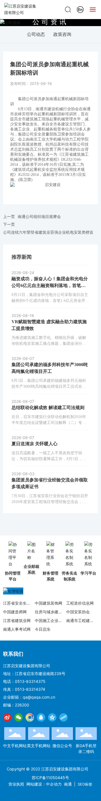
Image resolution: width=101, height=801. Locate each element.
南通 (68, 784)
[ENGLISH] (80, 9)
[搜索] (68, 9)
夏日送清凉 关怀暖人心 (35, 443)
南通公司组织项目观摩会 (39, 216)
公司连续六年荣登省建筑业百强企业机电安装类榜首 (48, 232)
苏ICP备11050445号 (50, 777)
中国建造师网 (15, 611)
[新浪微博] (7, 717)
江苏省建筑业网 (17, 620)
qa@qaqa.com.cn (39, 697)
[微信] (18, 717)
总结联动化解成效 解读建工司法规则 (48, 407)
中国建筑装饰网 (48, 603)
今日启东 (42, 629)
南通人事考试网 (17, 629)
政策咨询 (62, 34)
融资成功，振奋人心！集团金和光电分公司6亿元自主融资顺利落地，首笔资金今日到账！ (50, 285)
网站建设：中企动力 (44, 784)
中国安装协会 (78, 611)
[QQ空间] (52, 717)
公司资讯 (50, 21)
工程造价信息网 (80, 603)
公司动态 (36, 34)
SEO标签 (85, 784)
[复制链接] (63, 717)
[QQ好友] (41, 717)
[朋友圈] (30, 717)
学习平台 (88, 573)
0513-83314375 (30, 681)
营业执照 (16, 784)
